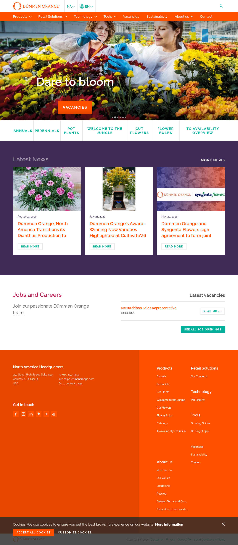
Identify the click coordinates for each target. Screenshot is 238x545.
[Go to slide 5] (123, 117)
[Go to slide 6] (125, 117)
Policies (161, 493)
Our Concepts (199, 376)
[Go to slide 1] (112, 117)
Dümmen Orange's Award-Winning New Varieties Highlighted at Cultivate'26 (118, 229)
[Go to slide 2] (115, 117)
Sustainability (199, 454)
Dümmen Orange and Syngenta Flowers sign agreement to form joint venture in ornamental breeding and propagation (188, 235)
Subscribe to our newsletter (174, 509)
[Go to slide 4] (120, 117)
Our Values (163, 478)
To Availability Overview (171, 431)
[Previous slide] (6, 71)
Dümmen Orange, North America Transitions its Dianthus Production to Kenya (43, 232)
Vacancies (75, 107)
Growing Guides (200, 423)
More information (169, 524)
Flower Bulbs (165, 415)
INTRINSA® (198, 399)
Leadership (163, 485)
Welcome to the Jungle (171, 399)
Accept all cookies (34, 532)
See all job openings (202, 329)
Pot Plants (163, 392)
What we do (164, 470)
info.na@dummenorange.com (76, 379)
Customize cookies (75, 532)
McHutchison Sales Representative (148, 308)
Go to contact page (70, 383)
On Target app (200, 431)
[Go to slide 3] (117, 117)
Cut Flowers (164, 407)
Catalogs (162, 423)
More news (213, 160)
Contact (196, 462)
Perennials (163, 384)
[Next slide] (232, 71)
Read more (30, 246)
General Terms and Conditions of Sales (180, 501)
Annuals (161, 376)
